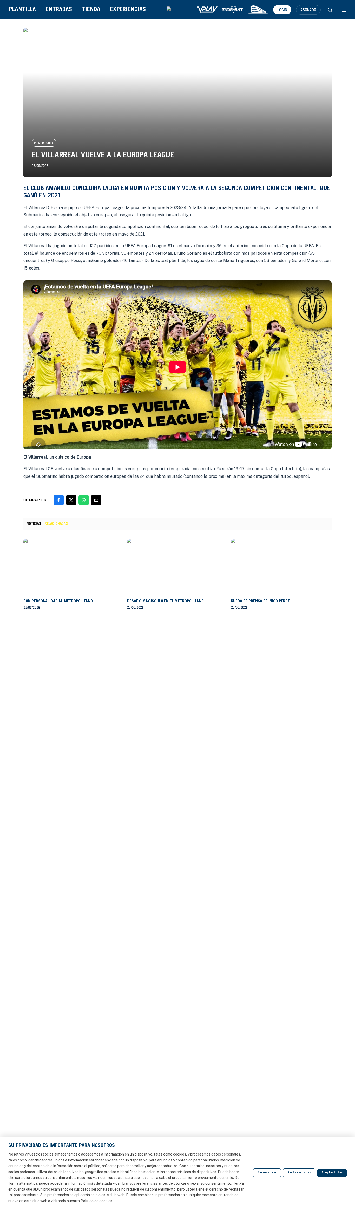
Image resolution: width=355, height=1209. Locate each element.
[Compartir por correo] (96, 500)
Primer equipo (44, 142)
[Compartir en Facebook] (59, 500)
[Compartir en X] (71, 500)
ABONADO (308, 9)
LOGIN (282, 9)
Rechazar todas (299, 1172)
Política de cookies (96, 1201)
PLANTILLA (22, 10)
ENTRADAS (59, 10)
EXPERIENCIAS (128, 10)
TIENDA (91, 10)
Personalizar (267, 1172)
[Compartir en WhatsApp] (83, 500)
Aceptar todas (332, 1172)
